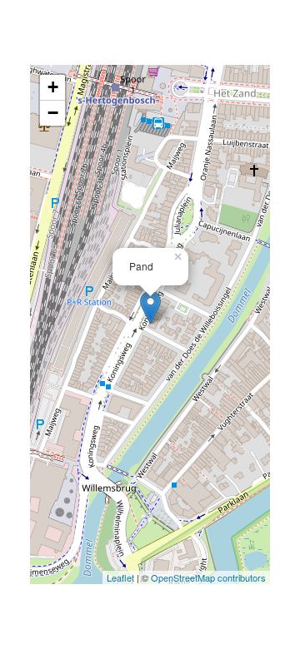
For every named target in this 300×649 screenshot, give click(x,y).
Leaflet (120, 577)
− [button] (53, 112)
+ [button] (53, 87)
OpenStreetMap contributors (208, 577)
